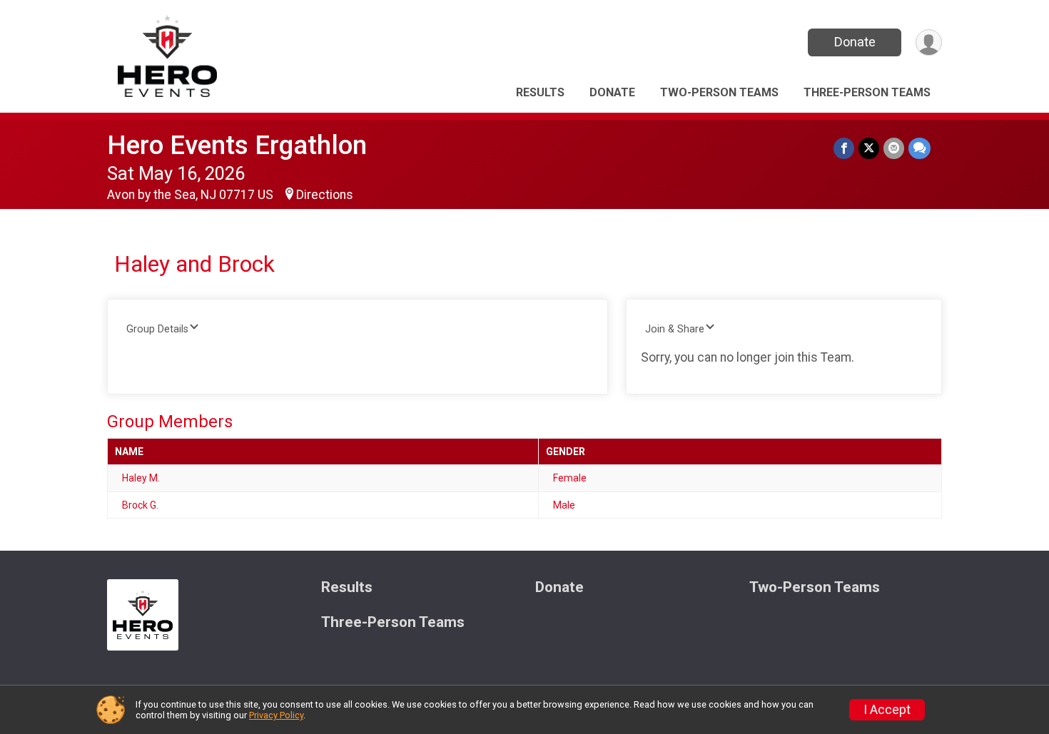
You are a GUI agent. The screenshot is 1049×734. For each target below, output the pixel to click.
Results (540, 92)
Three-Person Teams (867, 92)
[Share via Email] (893, 148)
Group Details (157, 329)
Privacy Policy (276, 715)
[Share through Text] (919, 148)
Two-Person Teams (719, 92)
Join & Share (674, 329)
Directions (324, 195)
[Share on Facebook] (843, 148)
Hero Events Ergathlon (237, 145)
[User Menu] (929, 42)
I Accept (887, 710)
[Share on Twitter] (868, 148)
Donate (855, 41)
